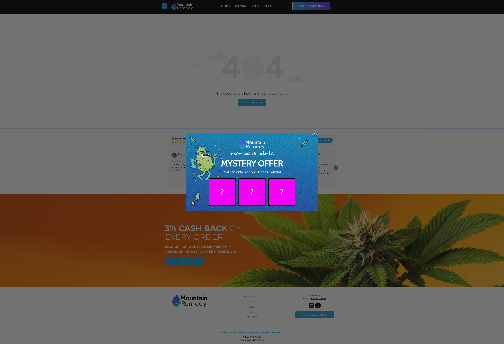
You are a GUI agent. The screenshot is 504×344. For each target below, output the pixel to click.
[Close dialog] (314, 136)
